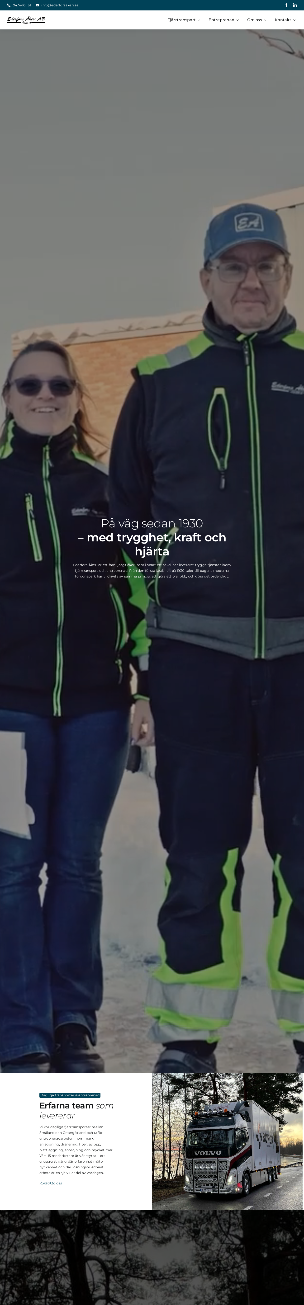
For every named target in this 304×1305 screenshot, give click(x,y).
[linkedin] (295, 5)
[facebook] (286, 5)
